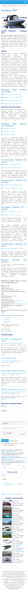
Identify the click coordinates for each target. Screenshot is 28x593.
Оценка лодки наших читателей (10, 325)
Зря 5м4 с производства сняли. (11, 339)
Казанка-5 (6, 319)
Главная (4, 5)
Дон (13, 532)
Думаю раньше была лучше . (13, 389)
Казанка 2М (7, 321)
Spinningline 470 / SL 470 (18, 520)
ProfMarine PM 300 (17, 545)
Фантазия (14, 507)
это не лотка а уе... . (10, 358)
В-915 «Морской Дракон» (18, 551)
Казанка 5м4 (7, 318)
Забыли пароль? (9, 484)
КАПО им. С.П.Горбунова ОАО (18, 304)
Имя (3, 475)
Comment (4, 411)
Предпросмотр (14, 440)
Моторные (10, 299)
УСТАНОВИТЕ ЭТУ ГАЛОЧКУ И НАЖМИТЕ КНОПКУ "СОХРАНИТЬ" (14, 444)
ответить (3, 354)
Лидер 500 (14, 500)
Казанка (6, 322)
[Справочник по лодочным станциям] (12, 494)
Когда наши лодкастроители (13, 370)
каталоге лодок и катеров (8, 451)
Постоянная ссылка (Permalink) (9, 343)
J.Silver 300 (15, 539)
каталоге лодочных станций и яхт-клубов (11, 455)
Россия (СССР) (18, 300)
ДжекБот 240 (15, 513)
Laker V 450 (15, 558)
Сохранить (5, 440)
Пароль (4, 479)
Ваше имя (4, 406)
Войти (19, 484)
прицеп (10, 457)
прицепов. (9, 464)
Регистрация (8, 483)
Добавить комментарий (7, 331)
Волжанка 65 (15, 526)
